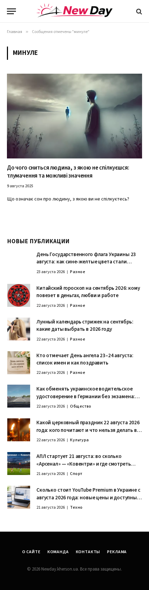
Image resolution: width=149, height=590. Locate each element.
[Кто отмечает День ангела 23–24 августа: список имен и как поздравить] (18, 362)
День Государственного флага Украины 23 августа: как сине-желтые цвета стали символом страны (86, 262)
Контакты (88, 552)
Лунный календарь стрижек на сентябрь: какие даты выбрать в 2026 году (84, 325)
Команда (58, 552)
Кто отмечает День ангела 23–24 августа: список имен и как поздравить (84, 359)
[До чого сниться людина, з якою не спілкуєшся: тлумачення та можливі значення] (74, 116)
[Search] (138, 11)
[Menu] (11, 11)
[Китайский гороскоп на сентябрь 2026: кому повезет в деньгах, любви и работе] (18, 295)
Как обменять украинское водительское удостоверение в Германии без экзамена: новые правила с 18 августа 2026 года (85, 396)
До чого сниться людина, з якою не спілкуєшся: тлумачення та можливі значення (68, 172)
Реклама (117, 552)
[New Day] (74, 11)
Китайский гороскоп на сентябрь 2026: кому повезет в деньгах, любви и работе (88, 292)
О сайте (31, 552)
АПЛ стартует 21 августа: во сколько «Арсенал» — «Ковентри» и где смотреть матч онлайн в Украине (83, 464)
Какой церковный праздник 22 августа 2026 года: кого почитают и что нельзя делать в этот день (88, 430)
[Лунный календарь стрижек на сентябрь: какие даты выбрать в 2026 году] (18, 329)
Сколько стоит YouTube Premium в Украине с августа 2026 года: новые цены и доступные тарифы (88, 497)
